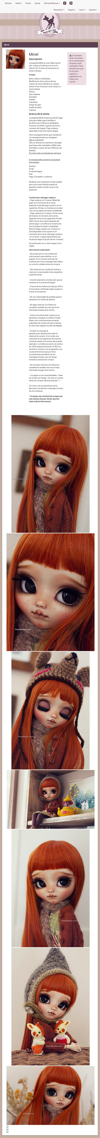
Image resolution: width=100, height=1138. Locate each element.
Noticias (8, 3)
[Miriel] (50, 474)
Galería (18, 3)
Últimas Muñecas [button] (51, 3)
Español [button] (92, 10)
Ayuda (37, 3)
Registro (71, 10)
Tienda (28, 3)
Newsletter (58, 10)
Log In (81, 10)
